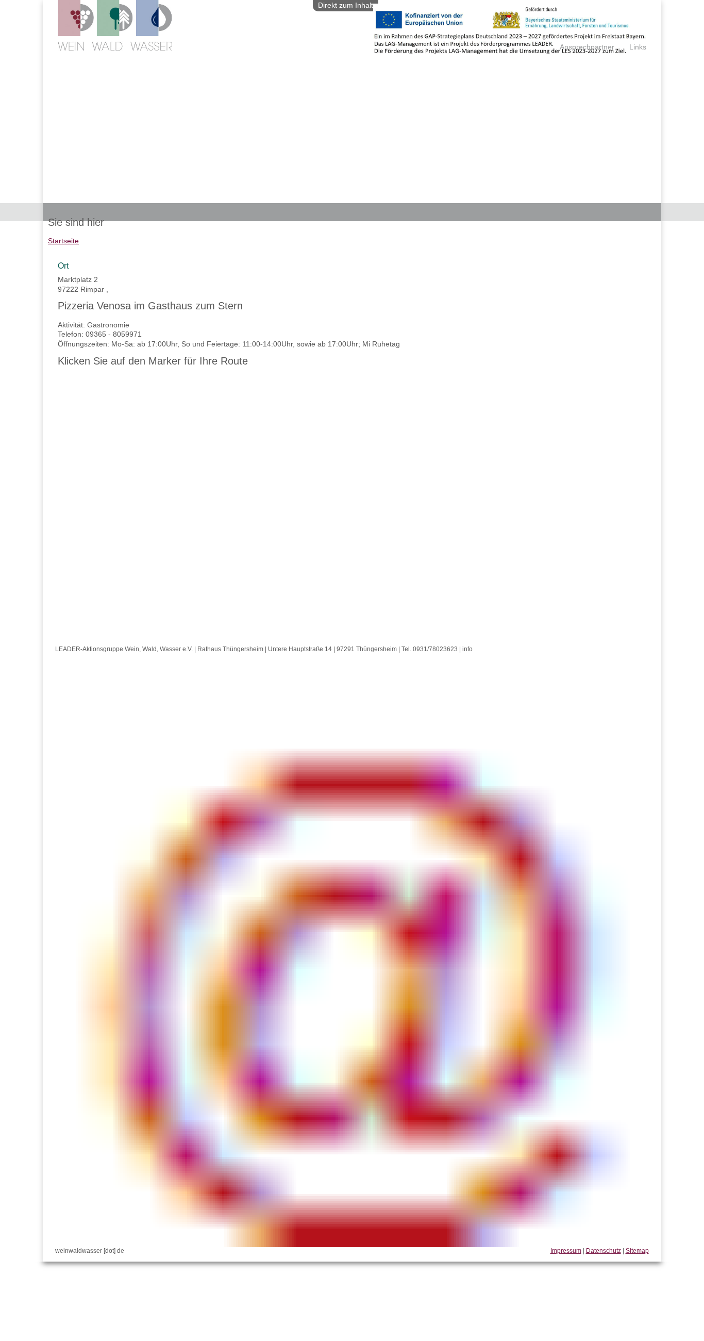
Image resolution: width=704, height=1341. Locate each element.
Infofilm (299, 194)
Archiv (334, 194)
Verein (99, 194)
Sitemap (637, 1250)
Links (637, 47)
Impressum (565, 1250)
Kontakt (369, 194)
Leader (67, 194)
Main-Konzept (415, 194)
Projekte (136, 194)
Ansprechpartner (587, 47)
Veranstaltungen (246, 194)
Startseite (63, 241)
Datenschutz (603, 1250)
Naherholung (184, 194)
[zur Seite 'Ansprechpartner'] (509, 51)
